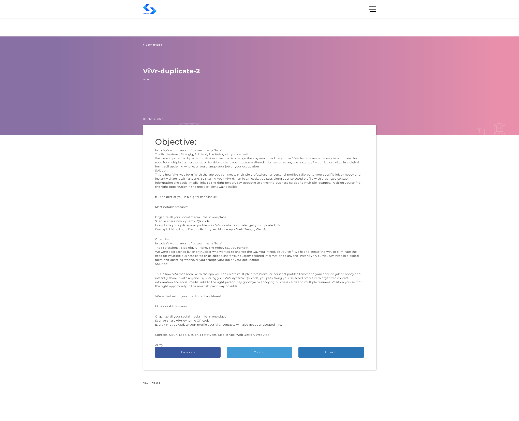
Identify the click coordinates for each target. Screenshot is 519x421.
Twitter (259, 352)
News (155, 382)
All (145, 382)
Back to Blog (153, 44)
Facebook (188, 352)
